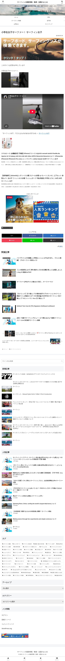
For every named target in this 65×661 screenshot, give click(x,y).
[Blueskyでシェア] (40, 518)
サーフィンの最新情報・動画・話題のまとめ (32, 2)
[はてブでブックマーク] (25, 522)
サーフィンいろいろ (7, 227)
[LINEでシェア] (54, 522)
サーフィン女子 (44, 133)
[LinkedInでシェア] (32, 527)
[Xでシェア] (11, 518)
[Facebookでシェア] (11, 522)
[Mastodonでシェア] (25, 518)
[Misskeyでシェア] (54, 518)
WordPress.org (7, 628)
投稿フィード (6, 620)
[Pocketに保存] (40, 522)
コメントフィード (8, 624)
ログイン (5, 615)
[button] (53, 240)
